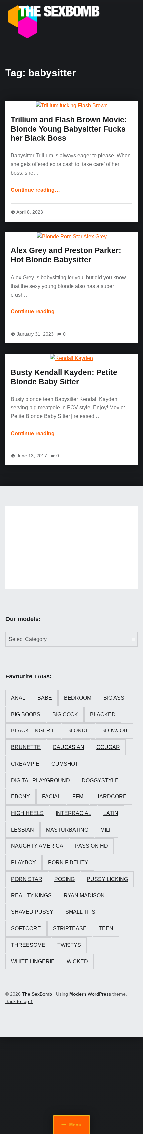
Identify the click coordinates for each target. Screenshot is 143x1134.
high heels (27, 813)
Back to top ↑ (19, 1001)
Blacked (103, 714)
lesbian (22, 830)
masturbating (67, 830)
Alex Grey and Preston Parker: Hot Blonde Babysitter (66, 255)
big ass (113, 698)
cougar (108, 747)
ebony (20, 796)
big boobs (25, 714)
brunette (26, 747)
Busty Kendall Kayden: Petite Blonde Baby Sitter (64, 377)
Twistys (69, 945)
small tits (80, 912)
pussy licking (107, 879)
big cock (65, 714)
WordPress (99, 994)
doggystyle (100, 780)
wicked (77, 961)
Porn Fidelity (68, 862)
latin (110, 813)
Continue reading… (35, 190)
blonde (78, 730)
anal (18, 698)
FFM (77, 796)
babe (44, 698)
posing (64, 879)
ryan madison (84, 895)
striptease (70, 928)
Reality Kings (31, 895)
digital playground (40, 780)
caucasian (68, 747)
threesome (28, 945)
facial (51, 796)
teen (106, 928)
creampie (25, 764)
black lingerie (33, 730)
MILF (106, 830)
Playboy (23, 862)
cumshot (64, 764)
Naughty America (37, 846)
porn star (26, 879)
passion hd (91, 846)
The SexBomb (37, 994)
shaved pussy (32, 912)
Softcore (26, 928)
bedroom (77, 698)
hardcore (111, 796)
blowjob (114, 730)
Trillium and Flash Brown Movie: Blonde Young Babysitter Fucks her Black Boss (69, 128)
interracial (73, 813)
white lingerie (33, 961)
